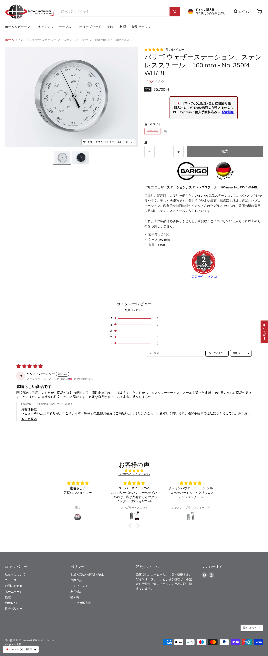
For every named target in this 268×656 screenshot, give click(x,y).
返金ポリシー (14, 608)
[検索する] (175, 11)
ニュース (11, 580)
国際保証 (76, 580)
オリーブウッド (90, 26)
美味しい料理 (116, 26)
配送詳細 (228, 112)
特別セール (140, 26)
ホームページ (14, 591)
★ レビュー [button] (264, 332)
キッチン (44, 26)
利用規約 (11, 603)
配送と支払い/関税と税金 (87, 574)
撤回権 (74, 597)
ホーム (9, 39)
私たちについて (15, 574)
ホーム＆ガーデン (18, 26)
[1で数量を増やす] (179, 151)
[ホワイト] (152, 135)
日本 (250, 628)
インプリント (79, 586)
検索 (8, 597)
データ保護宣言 (80, 603)
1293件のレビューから (134, 474)
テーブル (65, 26)
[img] (134, 470)
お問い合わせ (14, 586)
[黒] (165, 135)
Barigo (149, 81)
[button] (62, 157)
